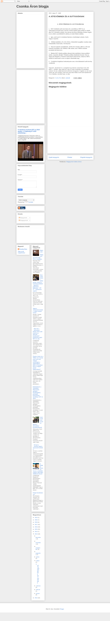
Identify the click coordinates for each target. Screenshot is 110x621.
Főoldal (69, 157)
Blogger (62, 609)
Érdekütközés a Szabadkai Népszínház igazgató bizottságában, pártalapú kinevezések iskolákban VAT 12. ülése (38, 392)
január (38, 593)
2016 (36, 527)
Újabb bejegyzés (54, 157)
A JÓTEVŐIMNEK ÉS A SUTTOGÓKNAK (37, 573)
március (38, 585)
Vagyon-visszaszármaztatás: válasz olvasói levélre (38, 310)
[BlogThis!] (76, 78)
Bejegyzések (23, 217)
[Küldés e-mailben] (74, 78)
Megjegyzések (24, 220)
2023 (36, 517)
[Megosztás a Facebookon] (79, 78)
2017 (36, 524)
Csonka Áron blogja (32, 6)
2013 (36, 534)
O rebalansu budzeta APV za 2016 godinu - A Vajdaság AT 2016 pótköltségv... (29, 131)
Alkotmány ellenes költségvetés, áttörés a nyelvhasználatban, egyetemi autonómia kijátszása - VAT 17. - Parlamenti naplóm (38, 283)
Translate (30, 202)
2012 (36, 598)
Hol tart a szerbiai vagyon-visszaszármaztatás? (38, 447)
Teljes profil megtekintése (21, 252)
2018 (36, 522)
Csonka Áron (23, 249)
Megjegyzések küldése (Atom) (73, 161)
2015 (36, 529)
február (38, 589)
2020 (36, 520)
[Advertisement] (70, 140)
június (37, 557)
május (37, 560)
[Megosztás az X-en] (77, 78)
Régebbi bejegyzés (86, 157)
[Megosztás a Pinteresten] (81, 78)
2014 (36, 531)
